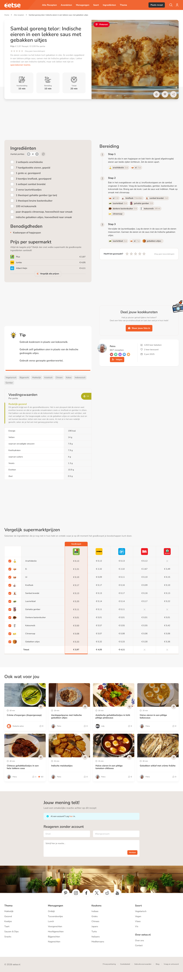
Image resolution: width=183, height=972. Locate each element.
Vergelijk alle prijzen (49, 273)
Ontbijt (51, 911)
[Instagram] (76, 893)
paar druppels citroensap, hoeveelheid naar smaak (44, 211)
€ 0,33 (76, 642)
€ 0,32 (99, 642)
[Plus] (36, 154)
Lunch (51, 921)
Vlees (138, 921)
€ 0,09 (99, 577)
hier (71, 816)
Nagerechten (54, 941)
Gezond (8, 916)
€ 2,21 (76, 569)
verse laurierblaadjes (29, 189)
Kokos (68, 377)
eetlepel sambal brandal (31, 184)
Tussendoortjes (55, 916)
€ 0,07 (99, 633)
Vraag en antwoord (171, 964)
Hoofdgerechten (56, 931)
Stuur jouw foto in (141, 328)
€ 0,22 (167, 601)
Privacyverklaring (109, 964)
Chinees (95, 921)
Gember (9, 382)
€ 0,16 (122, 585)
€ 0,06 (145, 633)
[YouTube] (117, 893)
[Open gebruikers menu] (177, 5)
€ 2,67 (145, 569)
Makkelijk (36, 377)
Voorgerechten (55, 926)
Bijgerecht (24, 377)
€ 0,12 (99, 561)
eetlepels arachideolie (29, 162)
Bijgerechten (54, 936)
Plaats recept (157, 5)
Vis (136, 926)
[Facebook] (86, 893)
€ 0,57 (99, 625)
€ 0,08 (76, 634)
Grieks (95, 916)
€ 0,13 (76, 561)
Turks (94, 931)
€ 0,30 (145, 642)
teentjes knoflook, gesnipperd (33, 178)
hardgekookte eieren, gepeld (33, 167)
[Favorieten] (165, 94)
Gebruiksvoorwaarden (142, 964)
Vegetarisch (11, 377)
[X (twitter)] (97, 893)
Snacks (7, 936)
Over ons (139, 940)
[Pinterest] (66, 893)
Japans (95, 926)
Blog (157, 964)
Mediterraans (98, 941)
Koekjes (8, 921)
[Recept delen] (173, 94)
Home (6, 15)
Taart (6, 926)
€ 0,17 (76, 585)
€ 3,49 (167, 569)
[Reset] (43, 154)
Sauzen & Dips (11, 931)
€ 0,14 (99, 601)
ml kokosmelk (26, 206)
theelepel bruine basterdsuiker (34, 200)
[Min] (28, 154)
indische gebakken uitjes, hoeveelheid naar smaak (44, 217)
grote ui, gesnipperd (28, 173)
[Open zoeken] (171, 5)
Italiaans (96, 936)
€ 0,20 (76, 601)
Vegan (138, 916)
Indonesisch (80, 377)
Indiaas (95, 911)
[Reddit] (107, 893)
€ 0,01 (76, 617)
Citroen (59, 377)
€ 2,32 (99, 569)
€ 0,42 (167, 625)
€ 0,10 (76, 577)
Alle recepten (19, 15)
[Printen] (156, 94)
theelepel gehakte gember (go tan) (36, 195)
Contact (139, 945)
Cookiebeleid (125, 964)
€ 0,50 (76, 626)
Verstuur (132, 852)
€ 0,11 (122, 577)
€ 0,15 (167, 577)
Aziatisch (48, 377)
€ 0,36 (167, 642)
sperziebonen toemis (20, 64)
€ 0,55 (122, 625)
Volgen (119, 359)
